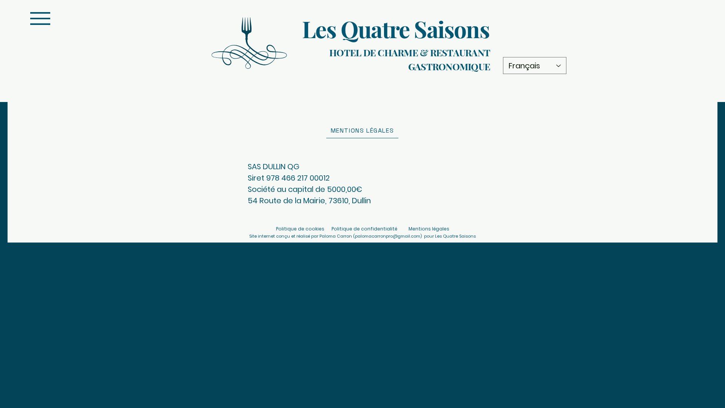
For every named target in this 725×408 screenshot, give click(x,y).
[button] (40, 18)
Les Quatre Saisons (395, 29)
